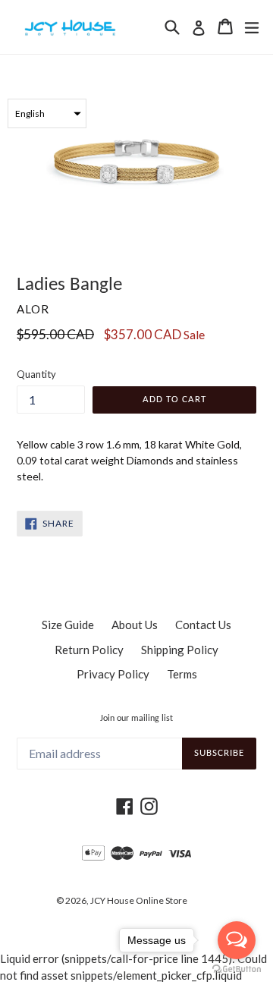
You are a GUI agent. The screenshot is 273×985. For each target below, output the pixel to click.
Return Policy (89, 649)
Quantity (36, 374)
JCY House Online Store (138, 900)
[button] (47, 113)
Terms (182, 674)
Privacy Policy (113, 674)
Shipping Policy (179, 649)
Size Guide (68, 624)
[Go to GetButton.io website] (236, 969)
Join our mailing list (136, 718)
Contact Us (203, 624)
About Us (134, 624)
